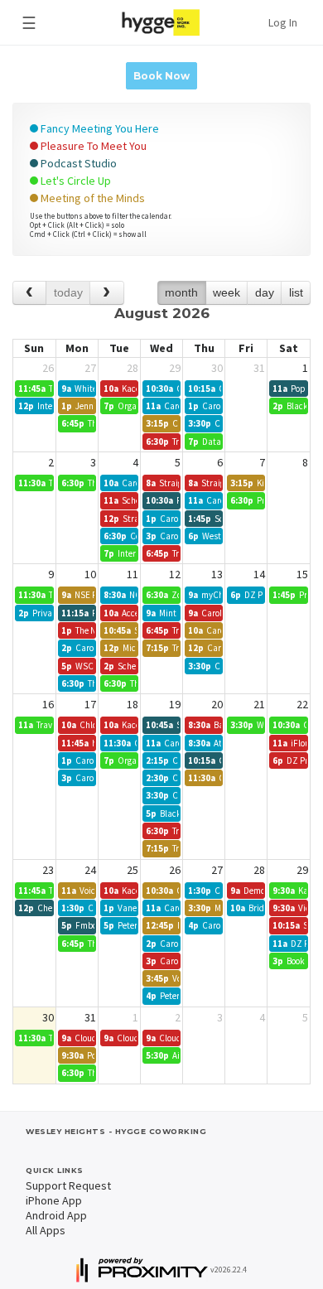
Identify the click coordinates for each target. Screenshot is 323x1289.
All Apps (45, 1230)
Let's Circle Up (74, 180)
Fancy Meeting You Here (98, 128)
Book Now (161, 76)
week (226, 292)
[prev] (29, 293)
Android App (56, 1215)
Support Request (68, 1185)
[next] (106, 293)
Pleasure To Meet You (92, 145)
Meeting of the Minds (91, 198)
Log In (282, 22)
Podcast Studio (77, 163)
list (296, 292)
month (181, 292)
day (264, 292)
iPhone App (54, 1200)
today (68, 292)
